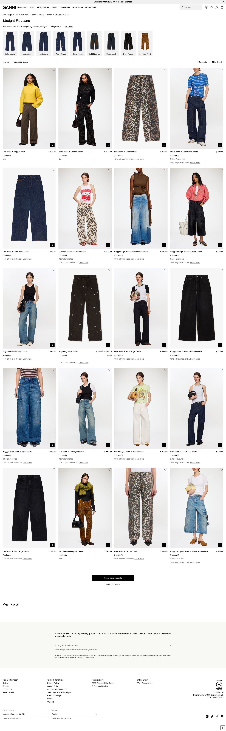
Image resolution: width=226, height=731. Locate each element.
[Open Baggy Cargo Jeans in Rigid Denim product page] (29, 408)
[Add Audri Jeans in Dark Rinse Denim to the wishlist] (221, 70)
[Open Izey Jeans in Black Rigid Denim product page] (141, 308)
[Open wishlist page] (211, 7)
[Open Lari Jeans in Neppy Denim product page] (29, 108)
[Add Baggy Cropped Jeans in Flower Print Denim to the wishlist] (221, 470)
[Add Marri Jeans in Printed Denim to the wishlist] (110, 70)
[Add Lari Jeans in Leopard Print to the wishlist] (166, 70)
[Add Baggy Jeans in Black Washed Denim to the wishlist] (221, 270)
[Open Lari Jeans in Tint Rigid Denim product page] (85, 408)
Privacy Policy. (89, 657)
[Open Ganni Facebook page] (217, 716)
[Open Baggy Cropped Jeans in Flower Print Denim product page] (196, 508)
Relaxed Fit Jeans (20, 62)
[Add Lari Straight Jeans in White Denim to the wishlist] (166, 370)
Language (54, 710)
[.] (113, 2)
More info (69, 26)
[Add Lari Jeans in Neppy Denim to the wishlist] (54, 70)
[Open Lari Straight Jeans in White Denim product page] (141, 408)
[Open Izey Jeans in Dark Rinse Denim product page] (196, 408)
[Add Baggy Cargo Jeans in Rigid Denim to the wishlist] (54, 370)
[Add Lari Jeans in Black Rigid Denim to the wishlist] (54, 470)
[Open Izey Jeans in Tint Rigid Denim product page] (29, 308)
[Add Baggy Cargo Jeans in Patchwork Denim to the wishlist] (166, 170)
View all (6, 62)
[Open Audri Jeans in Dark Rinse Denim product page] (196, 108)
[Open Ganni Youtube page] (222, 716)
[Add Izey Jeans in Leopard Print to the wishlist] (166, 470)
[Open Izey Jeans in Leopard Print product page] (141, 508)
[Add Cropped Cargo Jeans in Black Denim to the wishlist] (221, 170)
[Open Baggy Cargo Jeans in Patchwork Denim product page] (141, 208)
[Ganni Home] (9, 7)
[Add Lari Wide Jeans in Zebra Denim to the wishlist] (110, 170)
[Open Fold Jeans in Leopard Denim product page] (85, 508)
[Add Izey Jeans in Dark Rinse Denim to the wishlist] (221, 370)
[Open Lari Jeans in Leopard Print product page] (141, 108)
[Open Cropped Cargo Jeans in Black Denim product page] (196, 208)
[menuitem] (22, 7)
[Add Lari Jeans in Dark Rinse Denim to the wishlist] (54, 170)
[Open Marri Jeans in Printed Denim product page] (85, 108)
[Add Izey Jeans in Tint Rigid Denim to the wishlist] (54, 270)
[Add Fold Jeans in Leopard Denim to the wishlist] (110, 470)
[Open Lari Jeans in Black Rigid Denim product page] (29, 508)
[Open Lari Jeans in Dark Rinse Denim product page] (29, 208)
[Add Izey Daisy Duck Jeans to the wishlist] (110, 270)
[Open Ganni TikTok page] (212, 716)
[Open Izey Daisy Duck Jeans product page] (85, 308)
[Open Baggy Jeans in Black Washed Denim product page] (196, 308)
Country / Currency (8, 710)
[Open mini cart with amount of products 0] (222, 7)
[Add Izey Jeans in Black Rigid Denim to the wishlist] (166, 270)
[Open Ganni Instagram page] (207, 716)
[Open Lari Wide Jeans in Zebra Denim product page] (85, 208)
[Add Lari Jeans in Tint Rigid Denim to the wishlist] (110, 370)
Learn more (139, 159)
